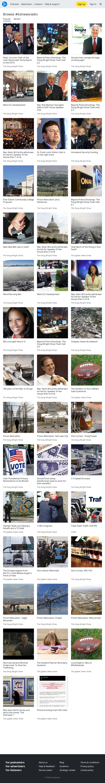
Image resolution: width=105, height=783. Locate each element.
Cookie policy (87, 770)
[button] (100, 4)
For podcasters (15, 762)
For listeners (14, 770)
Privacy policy (87, 766)
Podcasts (14, 4)
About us (43, 762)
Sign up (81, 4)
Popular (7, 18)
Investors (64, 766)
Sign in (93, 4)
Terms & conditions (90, 762)
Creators (38, 4)
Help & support (52, 4)
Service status (45, 770)
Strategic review (67, 770)
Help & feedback (47, 766)
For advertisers (15, 766)
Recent (17, 18)
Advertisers (26, 4)
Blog (62, 762)
